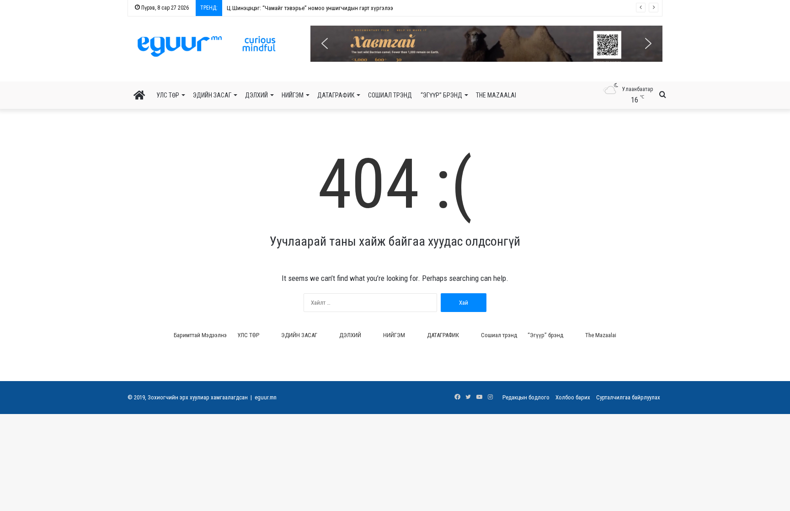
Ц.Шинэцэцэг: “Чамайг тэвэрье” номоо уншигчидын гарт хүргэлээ (310, 8)
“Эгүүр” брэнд (441, 95)
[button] (486, 44)
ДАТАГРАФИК (335, 95)
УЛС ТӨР (167, 95)
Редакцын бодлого (526, 397)
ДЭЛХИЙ (256, 95)
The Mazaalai (496, 95)
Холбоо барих (572, 397)
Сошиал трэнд (390, 95)
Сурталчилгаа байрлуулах (628, 397)
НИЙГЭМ (293, 95)
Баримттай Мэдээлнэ (200, 335)
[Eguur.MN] (206, 46)
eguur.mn (266, 397)
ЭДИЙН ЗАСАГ (212, 95)
